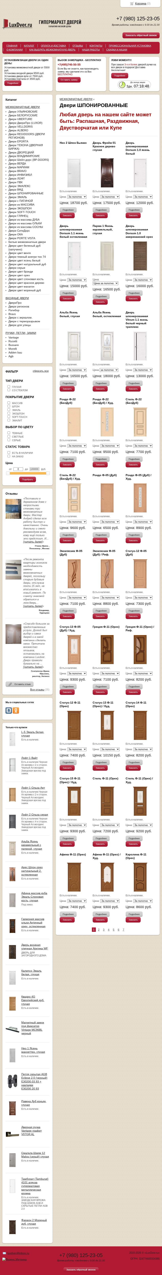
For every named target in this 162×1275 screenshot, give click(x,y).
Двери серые (16, 267)
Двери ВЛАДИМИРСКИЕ (24, 156)
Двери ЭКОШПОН (20, 208)
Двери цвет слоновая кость (25, 279)
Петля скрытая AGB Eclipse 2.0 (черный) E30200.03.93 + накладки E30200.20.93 (34, 1081)
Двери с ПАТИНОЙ (20, 200)
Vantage (13, 337)
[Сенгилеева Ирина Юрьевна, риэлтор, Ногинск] (13, 645)
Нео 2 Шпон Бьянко (73, 142)
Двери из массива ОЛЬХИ (25, 223)
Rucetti (12, 341)
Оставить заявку (69, 80)
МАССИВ (17, 403)
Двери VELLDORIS (20, 126)
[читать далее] (32, 541)
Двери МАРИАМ (18, 167)
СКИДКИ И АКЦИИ (116, 49)
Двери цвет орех (19, 275)
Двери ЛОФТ (16, 178)
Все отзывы (37, 689)
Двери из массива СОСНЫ (25, 226)
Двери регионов (18, 306)
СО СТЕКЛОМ (20, 390)
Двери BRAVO (17, 171)
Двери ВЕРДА (17, 163)
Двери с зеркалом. (20, 317)
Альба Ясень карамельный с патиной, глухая (31, 845)
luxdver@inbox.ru (18, 1253)
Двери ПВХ (15, 182)
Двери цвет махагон (21, 286)
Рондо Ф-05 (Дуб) (105, 475)
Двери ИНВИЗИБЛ (20, 174)
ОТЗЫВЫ (78, 45)
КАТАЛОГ (29, 45)
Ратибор (13, 310)
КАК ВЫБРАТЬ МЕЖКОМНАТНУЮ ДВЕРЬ (52, 49)
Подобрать (27, 479)
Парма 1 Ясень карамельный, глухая (103, 229)
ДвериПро (15, 302)
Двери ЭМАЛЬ (17, 197)
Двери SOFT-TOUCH (21, 212)
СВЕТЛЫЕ (18, 436)
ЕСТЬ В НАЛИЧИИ (22, 453)
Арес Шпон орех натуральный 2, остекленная (32, 871)
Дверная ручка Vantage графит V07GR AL (31, 1131)
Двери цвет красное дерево (26, 282)
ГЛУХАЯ (16, 387)
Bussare (13, 345)
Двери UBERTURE (20, 119)
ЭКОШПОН (18, 413)
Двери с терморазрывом (24, 321)
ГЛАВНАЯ (11, 45)
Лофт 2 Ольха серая (34, 814)
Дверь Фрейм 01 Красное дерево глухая (104, 146)
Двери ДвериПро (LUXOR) (25, 122)
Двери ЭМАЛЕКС (19, 186)
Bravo (12, 314)
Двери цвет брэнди (20, 271)
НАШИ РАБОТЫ (91, 49)
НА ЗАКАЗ (17, 456)
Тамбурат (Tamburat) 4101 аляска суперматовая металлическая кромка (34, 1186)
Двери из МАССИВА (21, 204)
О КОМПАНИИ (15, 49)
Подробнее (12, 83)
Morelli (12, 348)
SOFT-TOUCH (19, 417)
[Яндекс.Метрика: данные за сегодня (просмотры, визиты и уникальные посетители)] (14, 1259)
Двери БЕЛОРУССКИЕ (23, 115)
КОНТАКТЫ (95, 45)
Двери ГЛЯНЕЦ (18, 215)
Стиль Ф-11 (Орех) (105, 778)
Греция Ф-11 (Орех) (106, 626)
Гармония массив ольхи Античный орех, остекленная (33, 922)
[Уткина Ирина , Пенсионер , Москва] (13, 519)
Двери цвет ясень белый (24, 260)
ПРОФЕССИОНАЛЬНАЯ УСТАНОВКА (130, 45)
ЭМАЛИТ (17, 420)
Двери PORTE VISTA (21, 238)
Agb (10, 356)
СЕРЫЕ (16, 440)
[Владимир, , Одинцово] (13, 580)
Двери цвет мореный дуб (24, 290)
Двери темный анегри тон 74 (27, 256)
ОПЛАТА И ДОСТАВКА (53, 45)
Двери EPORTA (18, 141)
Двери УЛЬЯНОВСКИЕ (23, 111)
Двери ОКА (15, 234)
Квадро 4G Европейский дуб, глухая (32, 1000)
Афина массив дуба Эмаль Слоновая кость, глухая (34, 897)
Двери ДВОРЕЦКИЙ (21, 152)
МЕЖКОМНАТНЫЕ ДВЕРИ (76, 99)
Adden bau (15, 352)
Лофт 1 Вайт (29, 757)
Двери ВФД (15, 189)
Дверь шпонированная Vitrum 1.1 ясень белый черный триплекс (137, 319)
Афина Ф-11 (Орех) (73, 854)
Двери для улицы (19, 325)
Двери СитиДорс (19, 230)
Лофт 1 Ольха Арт (33, 787)
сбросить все (41, 370)
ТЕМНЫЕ (17, 433)
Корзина (140, 3)
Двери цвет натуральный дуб (27, 264)
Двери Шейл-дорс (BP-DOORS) (28, 159)
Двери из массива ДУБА (24, 219)
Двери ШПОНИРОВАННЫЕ (25, 193)
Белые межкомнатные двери (27, 241)
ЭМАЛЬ (16, 410)
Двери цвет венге (19, 253)
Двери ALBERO (18, 130)
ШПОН (16, 406)
